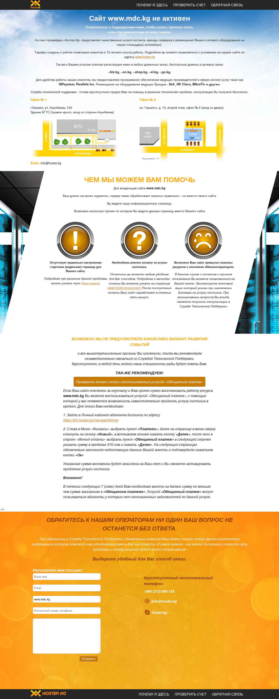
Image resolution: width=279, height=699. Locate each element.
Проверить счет (189, 4)
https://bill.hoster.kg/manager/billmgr (91, 420)
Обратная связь (227, 4)
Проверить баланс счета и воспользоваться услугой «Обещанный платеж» (139, 381)
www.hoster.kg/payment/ (124, 288)
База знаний (91, 283)
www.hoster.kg (145, 56)
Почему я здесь (152, 4)
